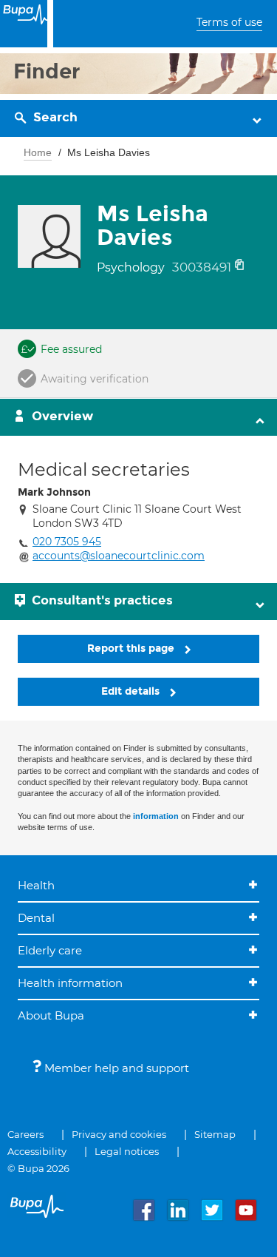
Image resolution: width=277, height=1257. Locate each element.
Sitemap (215, 1134)
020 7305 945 (67, 541)
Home (38, 152)
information (156, 816)
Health (36, 885)
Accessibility (36, 1151)
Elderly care (50, 950)
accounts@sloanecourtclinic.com (119, 555)
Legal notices (127, 1151)
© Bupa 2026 (38, 1168)
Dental (36, 918)
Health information (70, 983)
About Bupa (51, 1015)
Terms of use (229, 22)
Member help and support (115, 1068)
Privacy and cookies (119, 1134)
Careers (25, 1134)
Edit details (132, 691)
